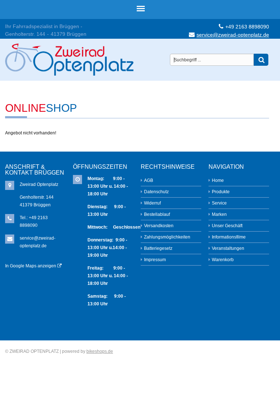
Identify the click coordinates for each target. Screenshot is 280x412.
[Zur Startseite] (69, 57)
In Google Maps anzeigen (31, 265)
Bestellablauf (157, 214)
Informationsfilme (229, 237)
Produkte (221, 191)
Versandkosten (159, 225)
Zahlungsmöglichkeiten (167, 237)
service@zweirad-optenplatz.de (233, 35)
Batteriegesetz (158, 248)
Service (219, 203)
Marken (219, 214)
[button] (261, 60)
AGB (148, 180)
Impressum (155, 259)
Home (218, 180)
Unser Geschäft (227, 225)
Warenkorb (223, 259)
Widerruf (152, 203)
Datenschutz (156, 191)
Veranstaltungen (228, 248)
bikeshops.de (99, 351)
